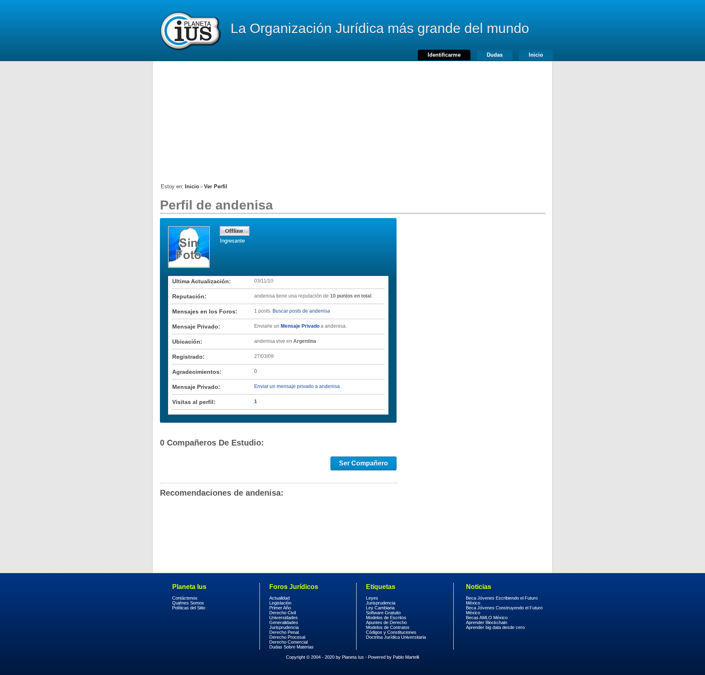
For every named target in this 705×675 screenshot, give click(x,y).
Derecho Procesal (287, 637)
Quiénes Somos (188, 602)
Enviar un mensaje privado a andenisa (297, 386)
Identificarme (444, 55)
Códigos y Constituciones (391, 632)
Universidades (283, 617)
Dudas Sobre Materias (291, 646)
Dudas (495, 55)
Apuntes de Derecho (386, 622)
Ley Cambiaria (380, 607)
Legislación (280, 602)
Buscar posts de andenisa (301, 311)
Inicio (536, 55)
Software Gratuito (383, 612)
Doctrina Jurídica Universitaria (396, 637)
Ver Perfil (215, 186)
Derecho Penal (284, 632)
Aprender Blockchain (486, 622)
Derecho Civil (282, 612)
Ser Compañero (363, 463)
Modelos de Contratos (388, 627)
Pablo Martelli (406, 657)
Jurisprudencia (284, 627)
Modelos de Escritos (386, 617)
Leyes (372, 598)
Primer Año (280, 607)
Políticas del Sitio (188, 607)
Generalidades (283, 622)
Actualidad (279, 598)
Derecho (190, 30)
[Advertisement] (352, 118)
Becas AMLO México (487, 617)
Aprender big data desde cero (495, 627)
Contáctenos (184, 598)
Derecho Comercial (288, 642)
